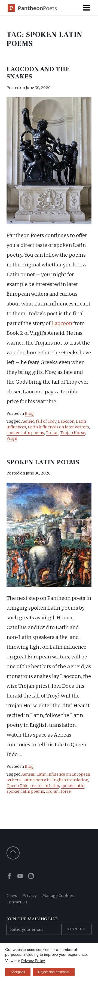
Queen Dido (18, 785)
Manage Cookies (58, 895)
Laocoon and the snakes (38, 73)
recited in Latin (44, 785)
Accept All (18, 972)
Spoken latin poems (43, 462)
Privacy (29, 895)
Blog (29, 413)
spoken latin (72, 785)
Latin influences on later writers (58, 427)
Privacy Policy (33, 960)
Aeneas (28, 774)
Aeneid (27, 421)
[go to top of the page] (49, 852)
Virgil (12, 438)
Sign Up (76, 929)
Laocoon (61, 323)
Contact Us (17, 902)
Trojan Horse (72, 432)
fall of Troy (46, 421)
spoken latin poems (25, 432)
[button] (86, 7)
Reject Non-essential (53, 972)
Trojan (52, 432)
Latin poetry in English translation (55, 780)
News (12, 895)
